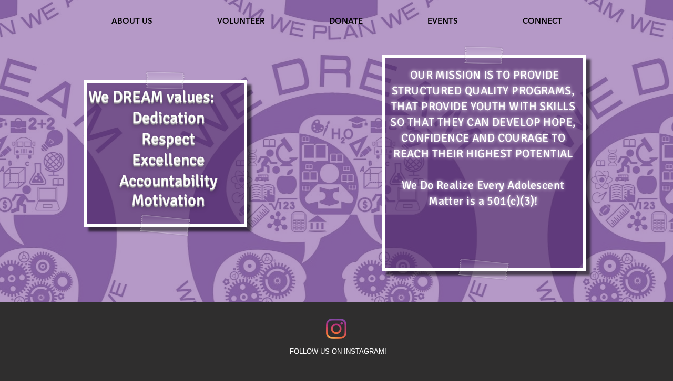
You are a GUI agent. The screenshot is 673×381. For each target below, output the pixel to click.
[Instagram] (336, 329)
